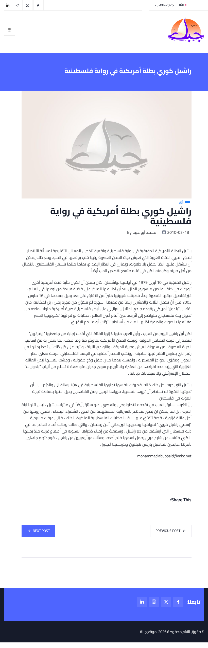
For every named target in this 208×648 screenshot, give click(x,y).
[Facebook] (178, 602)
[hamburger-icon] (9, 30)
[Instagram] (154, 602)
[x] (166, 602)
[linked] (142, 602)
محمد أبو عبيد (144, 232)
